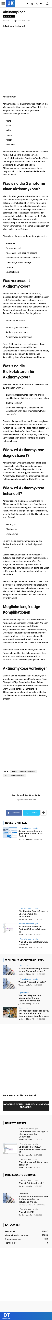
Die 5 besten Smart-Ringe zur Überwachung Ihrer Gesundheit (34, 914)
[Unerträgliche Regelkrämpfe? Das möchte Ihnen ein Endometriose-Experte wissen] (10, 1012)
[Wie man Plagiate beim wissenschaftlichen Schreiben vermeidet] (10, 997)
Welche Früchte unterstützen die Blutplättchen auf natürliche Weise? (34, 1199)
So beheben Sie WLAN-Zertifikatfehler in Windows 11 (32, 929)
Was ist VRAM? (26, 1212)
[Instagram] (32, 4)
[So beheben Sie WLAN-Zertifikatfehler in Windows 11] (10, 928)
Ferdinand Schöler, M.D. (15, 26)
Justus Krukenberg (24, 1004)
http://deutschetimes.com (26, 800)
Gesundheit (9, 16)
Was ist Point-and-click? (31, 1183)
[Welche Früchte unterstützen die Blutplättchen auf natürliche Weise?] (10, 1198)
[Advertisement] (26, 57)
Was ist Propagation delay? (32, 982)
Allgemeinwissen (24, 992)
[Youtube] (41, 4)
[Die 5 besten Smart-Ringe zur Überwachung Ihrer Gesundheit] (10, 912)
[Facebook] (28, 4)
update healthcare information (23, 772)
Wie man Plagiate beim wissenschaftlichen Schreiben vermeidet (30, 998)
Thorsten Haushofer (25, 839)
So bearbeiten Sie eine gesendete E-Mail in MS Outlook (30, 834)
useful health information (14, 776)
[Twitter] (36, 4)
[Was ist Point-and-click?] (10, 1184)
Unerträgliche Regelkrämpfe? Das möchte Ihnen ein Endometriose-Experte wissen (33, 1013)
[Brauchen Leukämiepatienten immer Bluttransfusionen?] (10, 970)
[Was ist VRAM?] (10, 1213)
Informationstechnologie (28, 828)
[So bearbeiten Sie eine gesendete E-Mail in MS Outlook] (10, 832)
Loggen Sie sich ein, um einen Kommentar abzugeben (26, 1105)
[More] (43, 813)
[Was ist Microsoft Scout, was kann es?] (10, 943)
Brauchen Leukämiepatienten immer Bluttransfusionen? (33, 970)
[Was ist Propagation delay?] (10, 983)
